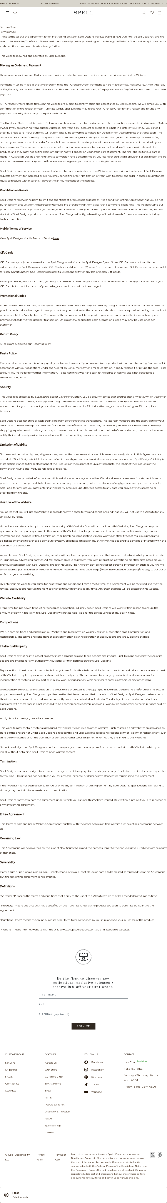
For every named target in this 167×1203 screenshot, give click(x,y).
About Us (51, 1062)
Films (48, 1097)
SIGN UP (83, 1026)
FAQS (9, 1076)
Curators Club (54, 1076)
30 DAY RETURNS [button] (49, 3)
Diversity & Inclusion (57, 1111)
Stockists (10, 1090)
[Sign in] (146, 12)
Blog (48, 1090)
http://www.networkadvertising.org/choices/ (121, 569)
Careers (49, 1132)
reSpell (49, 1118)
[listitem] (83, 991)
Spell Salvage (53, 1125)
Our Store (51, 1069)
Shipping (11, 1069)
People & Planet (55, 1104)
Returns (10, 1062)
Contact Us (12, 1083)
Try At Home (53, 1083)
